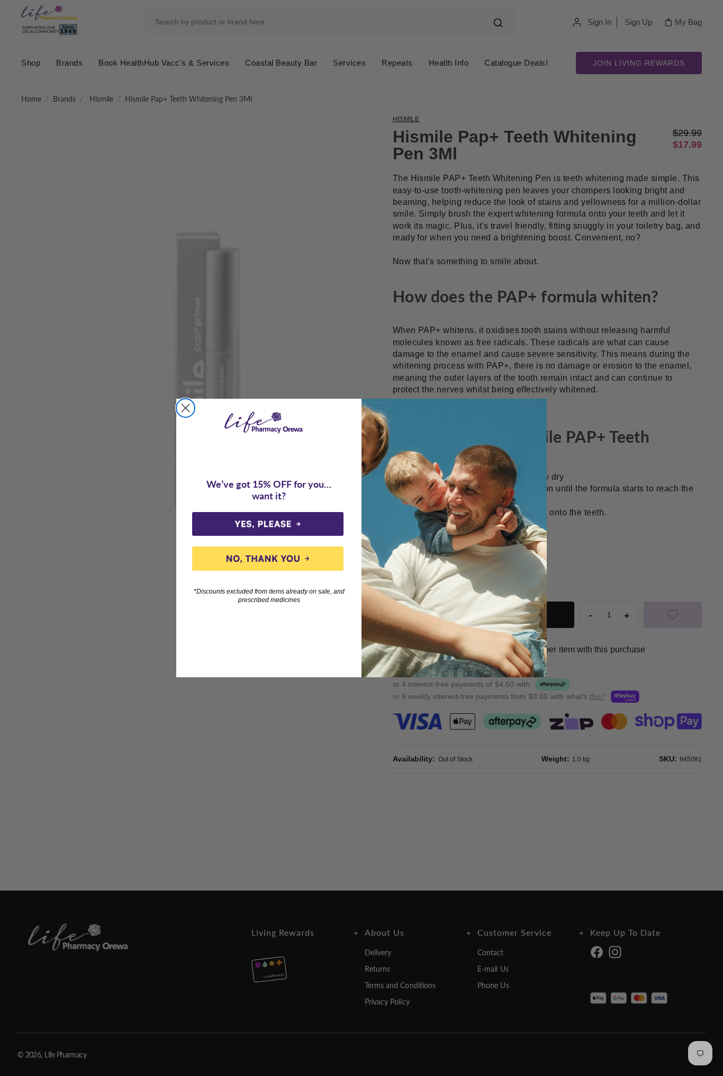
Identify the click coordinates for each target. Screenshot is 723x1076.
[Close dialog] (185, 408)
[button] (268, 524)
